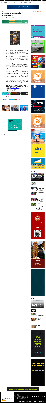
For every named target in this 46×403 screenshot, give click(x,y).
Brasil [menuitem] (15, 2)
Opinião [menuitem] (35, 2)
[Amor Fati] (33, 326)
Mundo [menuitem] (30, 2)
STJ (26, 0)
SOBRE (20, 401)
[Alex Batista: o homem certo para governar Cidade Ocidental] (33, 199)
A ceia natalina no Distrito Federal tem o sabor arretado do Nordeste (6, 113)
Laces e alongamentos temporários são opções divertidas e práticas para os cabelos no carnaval (40, 194)
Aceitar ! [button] (3, 400)
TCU (24, 0)
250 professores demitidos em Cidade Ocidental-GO (40, 188)
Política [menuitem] (20, 2)
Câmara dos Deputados (20, 0)
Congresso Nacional (8, 0)
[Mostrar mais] (19, 99)
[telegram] (40, 396)
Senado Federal (14, 0)
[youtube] (41, 0)
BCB (32, 0)
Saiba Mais (3, 399)
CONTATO (23, 401)
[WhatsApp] (14, 99)
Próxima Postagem (26, 134)
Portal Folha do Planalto (9, 96)
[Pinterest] (16, 99)
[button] (42, 2)
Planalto (2, 0)
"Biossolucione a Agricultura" (39, 309)
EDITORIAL (36, 401)
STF (4, 0)
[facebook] (32, 396)
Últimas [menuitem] (10, 2)
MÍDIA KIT (40, 401)
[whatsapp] (42, 0)
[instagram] (38, 396)
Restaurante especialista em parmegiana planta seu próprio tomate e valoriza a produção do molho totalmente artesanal (40, 206)
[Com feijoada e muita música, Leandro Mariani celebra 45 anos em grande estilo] (33, 314)
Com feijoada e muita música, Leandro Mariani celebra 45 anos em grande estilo (40, 314)
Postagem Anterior (4, 134)
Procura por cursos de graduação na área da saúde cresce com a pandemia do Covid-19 (40, 183)
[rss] (44, 396)
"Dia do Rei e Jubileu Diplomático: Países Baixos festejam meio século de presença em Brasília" (24, 114)
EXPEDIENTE (31, 401)
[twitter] (38, 0)
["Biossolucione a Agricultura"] (33, 310)
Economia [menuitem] (25, 2)
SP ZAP (44, 401)
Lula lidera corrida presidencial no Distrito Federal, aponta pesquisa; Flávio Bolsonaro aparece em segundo (37, 303)
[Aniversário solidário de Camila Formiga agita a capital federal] (15, 108)
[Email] (17, 99)
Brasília (5, 96)
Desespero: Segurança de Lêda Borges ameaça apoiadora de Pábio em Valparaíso (37, 175)
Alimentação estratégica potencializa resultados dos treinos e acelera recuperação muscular (40, 320)
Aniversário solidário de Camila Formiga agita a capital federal (15, 113)
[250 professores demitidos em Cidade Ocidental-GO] (33, 188)
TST (30, 0)
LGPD (27, 401)
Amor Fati (38, 325)
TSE (28, 0)
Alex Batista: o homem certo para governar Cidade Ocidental (40, 199)
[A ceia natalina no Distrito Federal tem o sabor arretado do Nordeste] (6, 108)
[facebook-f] (37, 0)
